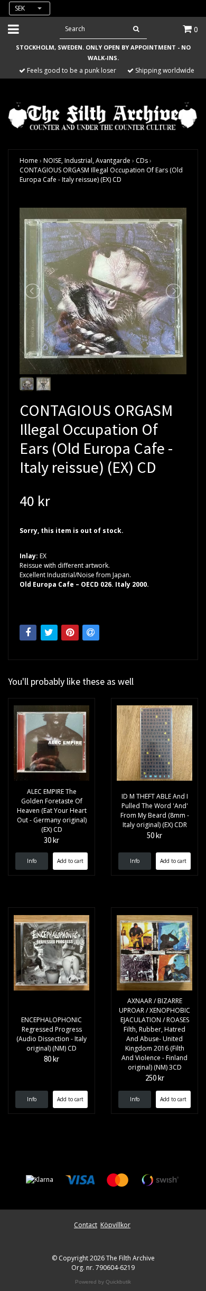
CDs (142, 160)
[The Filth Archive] (103, 115)
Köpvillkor (115, 1224)
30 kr (51, 840)
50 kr (154, 835)
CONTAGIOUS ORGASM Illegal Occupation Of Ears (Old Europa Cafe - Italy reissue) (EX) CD (101, 175)
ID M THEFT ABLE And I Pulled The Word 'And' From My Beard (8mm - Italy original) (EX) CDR (154, 810)
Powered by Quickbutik (103, 1282)
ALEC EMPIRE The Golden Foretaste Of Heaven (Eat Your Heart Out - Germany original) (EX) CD (52, 810)
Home (29, 160)
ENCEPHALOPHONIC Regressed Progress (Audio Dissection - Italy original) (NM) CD (51, 1034)
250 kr (154, 1078)
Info (31, 861)
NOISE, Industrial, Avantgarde (86, 160)
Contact (85, 1224)
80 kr (51, 1059)
